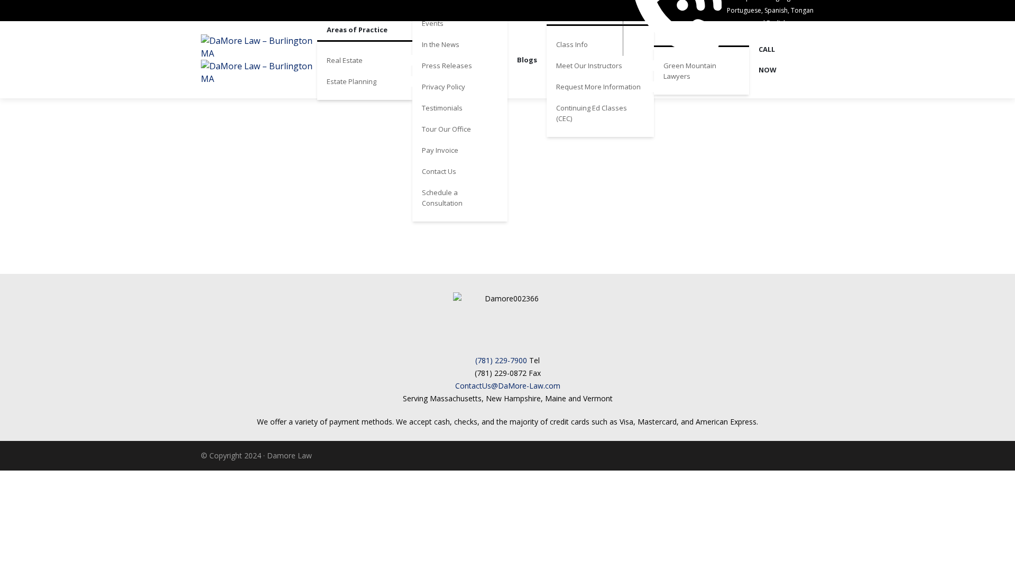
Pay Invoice (440, 150)
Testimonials (442, 108)
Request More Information (598, 86)
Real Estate (345, 60)
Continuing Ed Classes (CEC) (591, 113)
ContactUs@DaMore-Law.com (507, 386)
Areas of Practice (357, 29)
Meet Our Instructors (589, 65)
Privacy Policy (443, 86)
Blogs (527, 60)
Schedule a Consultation (442, 198)
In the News (440, 44)
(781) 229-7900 (501, 360)
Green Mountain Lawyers (689, 71)
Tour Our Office (446, 129)
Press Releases (447, 65)
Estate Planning (351, 81)
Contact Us (439, 171)
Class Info (572, 44)
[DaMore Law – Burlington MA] (259, 59)
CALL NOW (768, 59)
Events (433, 23)
